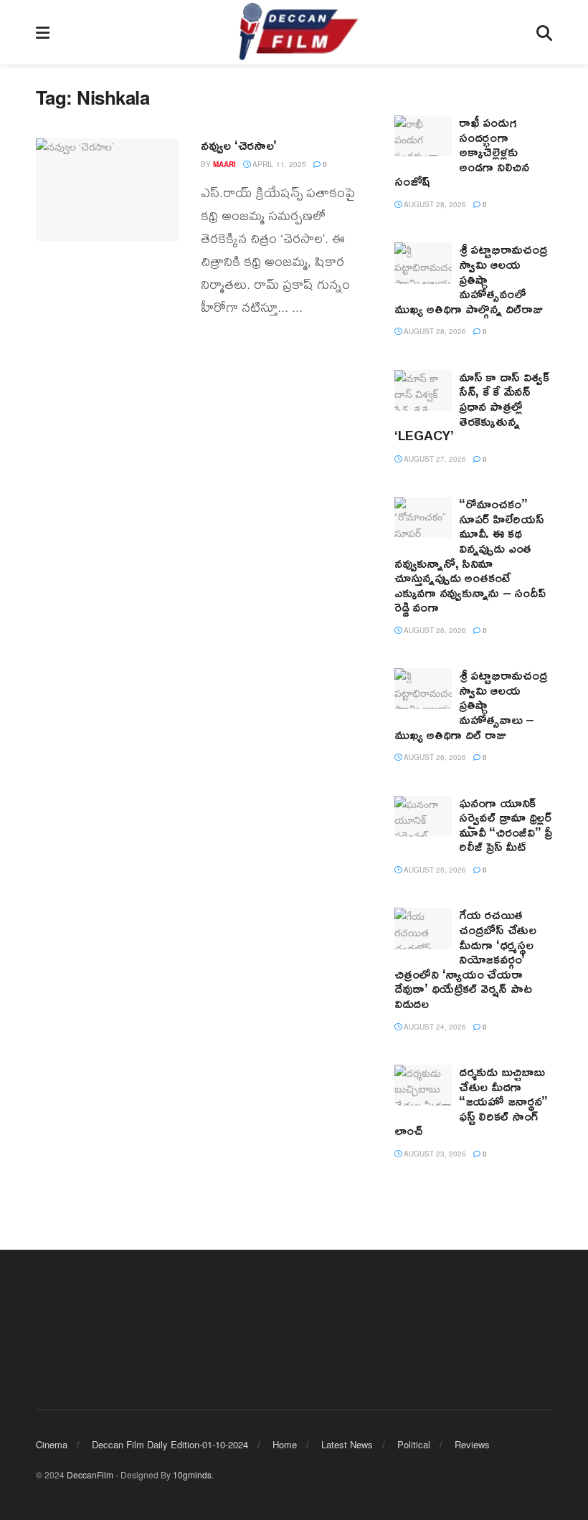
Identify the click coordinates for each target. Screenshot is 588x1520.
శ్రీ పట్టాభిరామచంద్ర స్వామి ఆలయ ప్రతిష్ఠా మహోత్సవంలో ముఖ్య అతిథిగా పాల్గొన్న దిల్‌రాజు (470, 278)
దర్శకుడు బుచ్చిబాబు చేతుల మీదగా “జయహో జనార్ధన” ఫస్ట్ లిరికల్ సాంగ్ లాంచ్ (471, 1100)
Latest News (347, 1444)
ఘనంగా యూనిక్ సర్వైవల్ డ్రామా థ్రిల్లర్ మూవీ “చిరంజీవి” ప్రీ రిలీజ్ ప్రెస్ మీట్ (505, 824)
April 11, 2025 (278, 164)
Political (413, 1444)
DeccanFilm (90, 1474)
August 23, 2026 (434, 1154)
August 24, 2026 (434, 1027)
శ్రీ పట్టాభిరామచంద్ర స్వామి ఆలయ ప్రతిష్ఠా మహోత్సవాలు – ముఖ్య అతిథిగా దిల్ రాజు (470, 704)
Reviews (472, 1444)
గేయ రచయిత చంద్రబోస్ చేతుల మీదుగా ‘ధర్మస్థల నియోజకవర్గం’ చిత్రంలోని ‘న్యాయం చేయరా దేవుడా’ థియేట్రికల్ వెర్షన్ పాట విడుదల (465, 958)
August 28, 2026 (434, 204)
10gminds (192, 1474)
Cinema (51, 1444)
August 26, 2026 (434, 630)
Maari (224, 164)
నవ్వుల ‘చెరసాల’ (239, 145)
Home (284, 1444)
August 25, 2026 (434, 870)
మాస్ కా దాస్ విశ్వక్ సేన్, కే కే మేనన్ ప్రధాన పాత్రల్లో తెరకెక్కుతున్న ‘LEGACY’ (471, 405)
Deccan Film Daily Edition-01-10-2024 (170, 1444)
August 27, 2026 (434, 459)
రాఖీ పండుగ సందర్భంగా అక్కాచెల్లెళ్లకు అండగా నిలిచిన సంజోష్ (461, 151)
